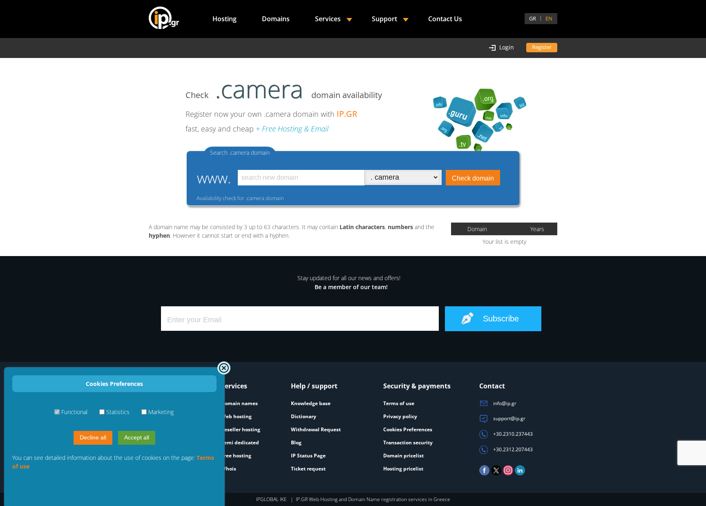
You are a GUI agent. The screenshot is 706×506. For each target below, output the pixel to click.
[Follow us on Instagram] (508, 473)
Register (542, 47)
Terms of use (398, 403)
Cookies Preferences (407, 429)
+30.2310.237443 (512, 433)
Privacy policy (400, 416)
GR (532, 18)
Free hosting (236, 455)
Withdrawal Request (316, 429)
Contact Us (445, 18)
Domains (276, 18)
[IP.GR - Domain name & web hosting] (164, 19)
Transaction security (408, 442)
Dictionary (303, 416)
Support (384, 18)
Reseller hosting (240, 429)
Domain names (239, 403)
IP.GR (347, 113)
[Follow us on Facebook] (484, 473)
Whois (228, 468)
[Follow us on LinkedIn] (520, 473)
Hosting (224, 18)
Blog (296, 442)
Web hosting (236, 416)
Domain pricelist (403, 455)
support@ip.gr (508, 418)
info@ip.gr (504, 403)
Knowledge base (311, 403)
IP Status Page (308, 455)
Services (328, 18)
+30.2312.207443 (512, 449)
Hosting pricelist (403, 468)
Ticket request (308, 468)
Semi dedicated (240, 442)
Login (506, 47)
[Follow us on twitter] (496, 473)
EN (548, 18)
